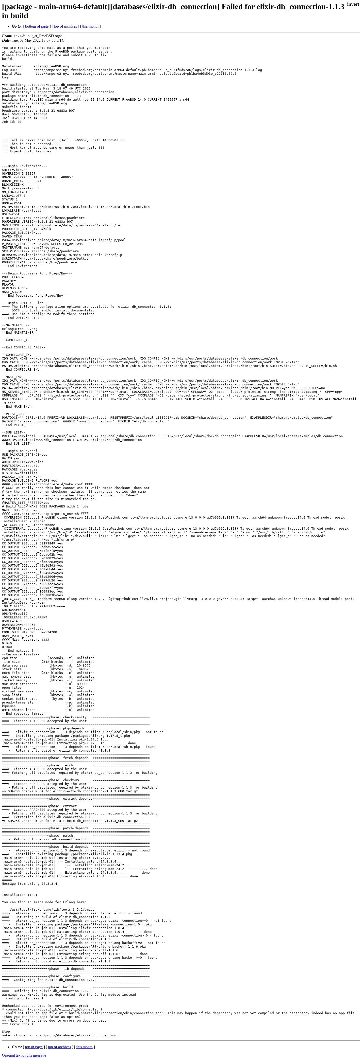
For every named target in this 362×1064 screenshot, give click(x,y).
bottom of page (37, 26)
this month (90, 26)
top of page (34, 1047)
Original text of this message (24, 1055)
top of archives (65, 26)
